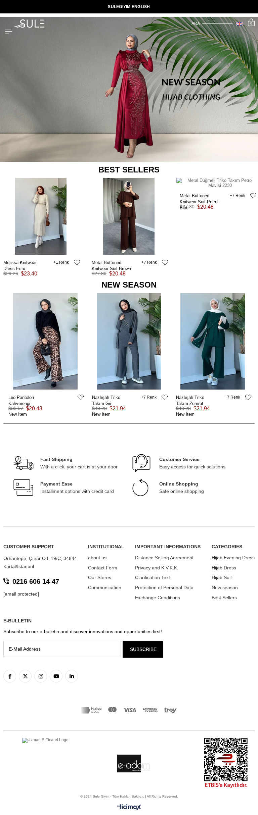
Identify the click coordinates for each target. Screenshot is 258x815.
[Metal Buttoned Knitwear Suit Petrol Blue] (217, 183)
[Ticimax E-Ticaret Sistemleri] (129, 807)
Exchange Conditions (157, 597)
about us (97, 557)
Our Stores (99, 577)
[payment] (129, 710)
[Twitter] (25, 676)
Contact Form (102, 567)
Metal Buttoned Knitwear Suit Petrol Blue (199, 196)
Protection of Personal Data (164, 587)
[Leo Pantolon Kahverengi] (45, 341)
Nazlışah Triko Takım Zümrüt (190, 398)
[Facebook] (9, 676)
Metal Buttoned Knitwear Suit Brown (111, 263)
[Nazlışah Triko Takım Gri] (129, 341)
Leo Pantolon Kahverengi (21, 398)
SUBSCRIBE (143, 649)
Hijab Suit (222, 577)
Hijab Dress (224, 567)
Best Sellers (224, 597)
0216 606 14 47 (35, 581)
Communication (104, 587)
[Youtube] (56, 676)
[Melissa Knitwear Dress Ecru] (41, 216)
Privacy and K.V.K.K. (156, 567)
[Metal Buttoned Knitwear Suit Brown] (129, 216)
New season (225, 587)
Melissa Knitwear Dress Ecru (20, 263)
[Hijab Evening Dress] (129, 89)
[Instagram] (40, 676)
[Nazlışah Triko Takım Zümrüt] (213, 341)
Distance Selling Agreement (164, 557)
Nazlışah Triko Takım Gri (106, 398)
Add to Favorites (77, 262)
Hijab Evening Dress (233, 557)
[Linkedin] (71, 676)
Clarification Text (152, 577)
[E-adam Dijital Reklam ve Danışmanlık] (134, 765)
